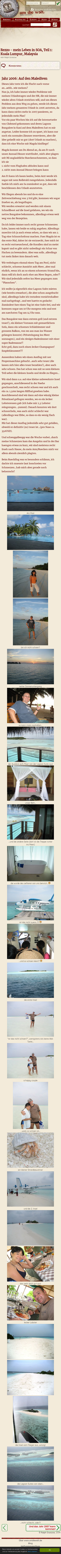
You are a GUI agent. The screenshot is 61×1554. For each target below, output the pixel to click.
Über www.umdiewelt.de (30, 1540)
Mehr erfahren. (32, 1551)
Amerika (6, 19)
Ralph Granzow (10, 57)
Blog (30, 1543)
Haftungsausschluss (30, 1546)
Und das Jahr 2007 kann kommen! (42, 1527)
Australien (20, 19)
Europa (33, 19)
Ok (50, 1550)
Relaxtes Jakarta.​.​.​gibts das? (4, 1527)
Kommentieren (15, 65)
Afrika (54, 19)
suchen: (26, 24)
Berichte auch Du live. (45, 9)
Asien (44, 19)
